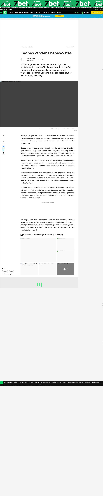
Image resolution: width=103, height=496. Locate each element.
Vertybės (31, 382)
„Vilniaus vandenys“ (7, 274)
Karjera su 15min (23, 382)
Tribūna (43, 12)
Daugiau (59, 12)
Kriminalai (26, 12)
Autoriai (64, 382)
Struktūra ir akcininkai (56, 382)
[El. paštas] (43, 59)
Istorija (47, 12)
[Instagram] (40, 59)
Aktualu (11, 12)
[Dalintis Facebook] (3, 147)
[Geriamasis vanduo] (65, 244)
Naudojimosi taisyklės (73, 382)
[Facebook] (38, 59)
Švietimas (53, 12)
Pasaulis (21, 12)
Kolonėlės (5, 271)
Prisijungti (86, 12)
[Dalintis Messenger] (3, 149)
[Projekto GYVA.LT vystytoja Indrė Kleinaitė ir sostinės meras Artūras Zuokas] (29, 269)
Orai (31, 12)
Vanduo (11, 271)
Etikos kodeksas (95, 382)
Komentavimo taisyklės (84, 382)
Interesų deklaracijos (45, 382)
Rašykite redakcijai (8, 382)
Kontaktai (37, 382)
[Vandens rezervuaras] (38, 250)
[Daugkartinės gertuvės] (65, 256)
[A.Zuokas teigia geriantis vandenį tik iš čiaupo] (47, 269)
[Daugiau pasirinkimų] (3, 152)
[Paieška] (75, 12)
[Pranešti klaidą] (3, 141)
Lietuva (16, 12)
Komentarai (37, 12)
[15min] (5, 12)
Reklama (16, 382)
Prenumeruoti (97, 12)
